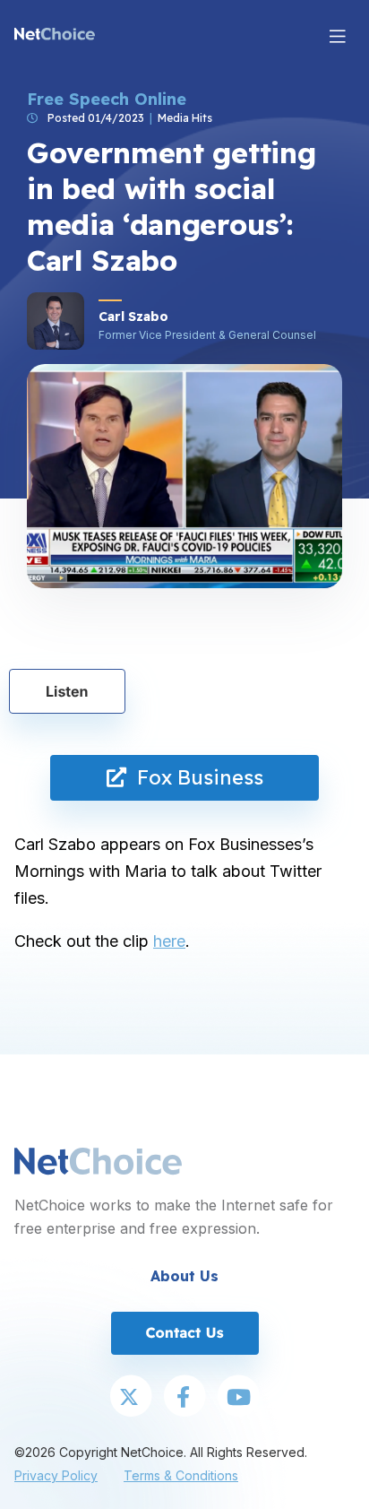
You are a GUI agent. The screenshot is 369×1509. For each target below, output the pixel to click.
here (169, 941)
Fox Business (194, 777)
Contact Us (184, 1332)
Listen (67, 691)
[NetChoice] (54, 36)
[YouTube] (238, 1397)
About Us (184, 1276)
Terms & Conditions (181, 1475)
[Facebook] (184, 1397)
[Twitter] (131, 1397)
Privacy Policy (56, 1475)
